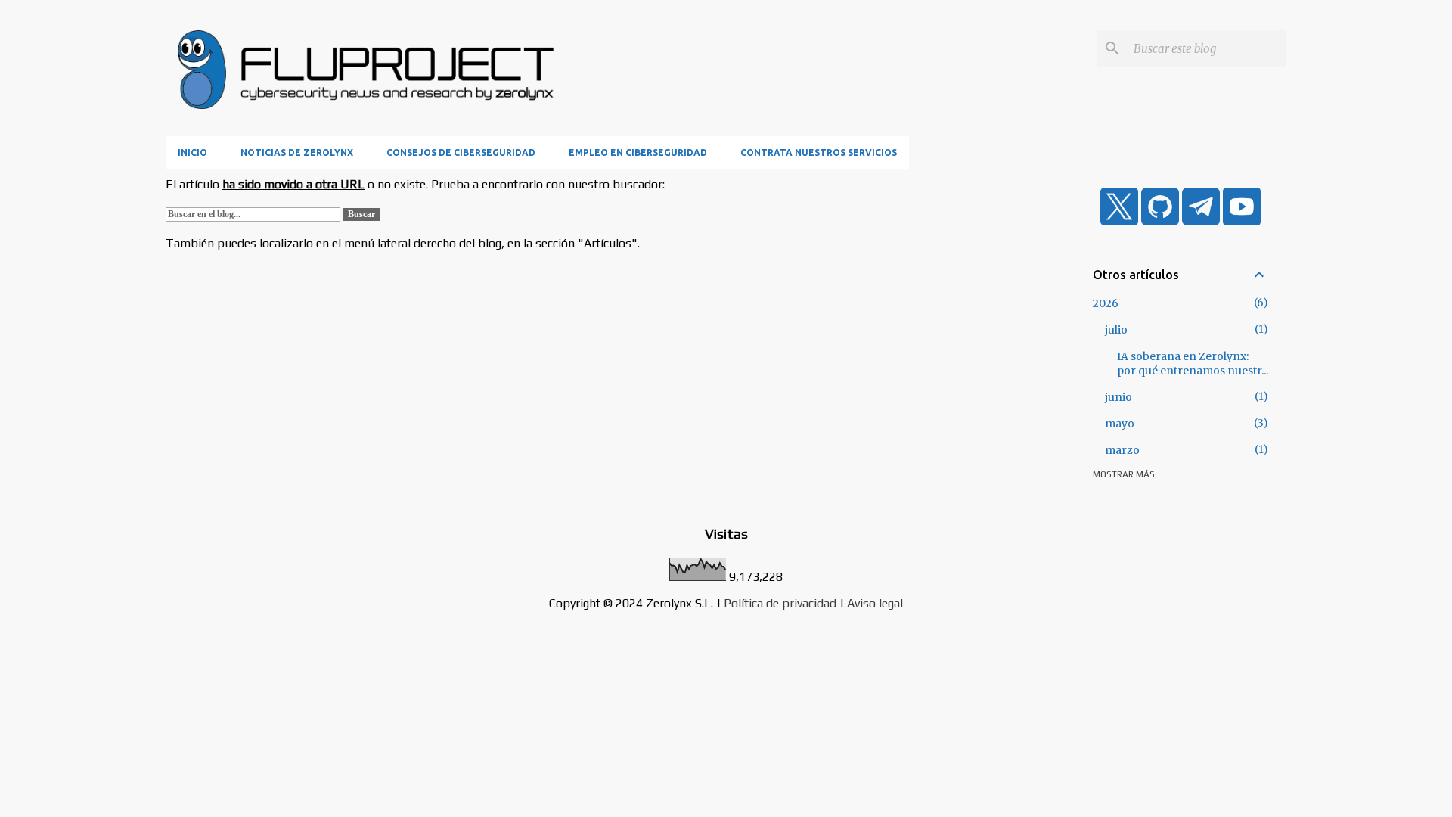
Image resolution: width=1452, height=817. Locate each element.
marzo (1122, 450)
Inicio (192, 152)
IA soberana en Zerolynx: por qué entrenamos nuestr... (1192, 363)
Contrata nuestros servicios (818, 152)
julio (1116, 330)
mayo (1119, 423)
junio (1118, 397)
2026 (1105, 303)
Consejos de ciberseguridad (460, 152)
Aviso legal (875, 603)
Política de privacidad (780, 603)
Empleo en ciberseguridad (638, 152)
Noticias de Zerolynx (296, 152)
